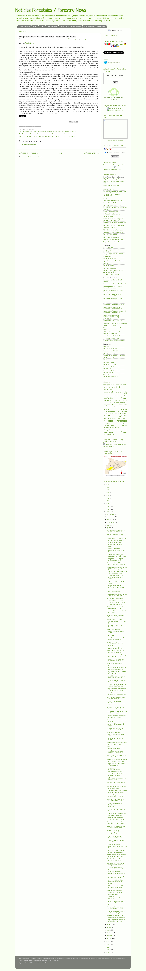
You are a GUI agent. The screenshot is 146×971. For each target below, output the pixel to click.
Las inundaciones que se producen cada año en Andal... (115, 577)
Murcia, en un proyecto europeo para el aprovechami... (114, 831)
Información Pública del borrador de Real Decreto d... (117, 626)
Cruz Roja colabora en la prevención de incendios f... (116, 868)
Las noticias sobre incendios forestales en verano (116, 676)
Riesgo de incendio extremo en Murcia (117, 720)
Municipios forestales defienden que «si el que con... (116, 734)
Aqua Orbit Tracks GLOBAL (111, 336)
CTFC (105, 302)
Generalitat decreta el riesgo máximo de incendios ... (116, 531)
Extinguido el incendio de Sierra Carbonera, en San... (116, 818)
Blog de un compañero (110, 348)
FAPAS (105, 198)
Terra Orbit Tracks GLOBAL (111, 338)
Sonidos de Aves (108, 216)
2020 (107, 487)
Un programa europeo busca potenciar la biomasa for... (116, 822)
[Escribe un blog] (72, 122)
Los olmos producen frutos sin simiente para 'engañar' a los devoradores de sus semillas (47, 132)
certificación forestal (115, 398)
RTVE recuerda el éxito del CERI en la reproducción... (117, 712)
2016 (107, 498)
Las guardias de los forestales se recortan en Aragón (116, 689)
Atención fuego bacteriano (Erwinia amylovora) (115, 708)
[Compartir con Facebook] (77, 122)
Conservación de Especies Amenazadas (111, 195)
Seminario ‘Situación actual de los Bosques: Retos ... (116, 616)
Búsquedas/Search (89, 26)
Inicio (61, 153)
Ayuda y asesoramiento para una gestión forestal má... (116, 864)
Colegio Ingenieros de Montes (113, 254)
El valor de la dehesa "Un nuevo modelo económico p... (116, 902)
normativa (124, 425)
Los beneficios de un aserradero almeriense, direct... (115, 631)
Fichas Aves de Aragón (110, 212)
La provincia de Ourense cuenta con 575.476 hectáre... (117, 693)
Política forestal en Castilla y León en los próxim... (115, 607)
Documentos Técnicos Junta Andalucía (112, 186)
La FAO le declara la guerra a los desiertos (117, 897)
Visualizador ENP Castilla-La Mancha (114, 232)
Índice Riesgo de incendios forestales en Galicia (112, 295)
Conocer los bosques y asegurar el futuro (114, 893)
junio (109, 924)
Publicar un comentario (29, 145)
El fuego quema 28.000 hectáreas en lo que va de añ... (116, 702)
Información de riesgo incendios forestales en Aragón (113, 299)
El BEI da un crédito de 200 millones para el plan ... (115, 886)
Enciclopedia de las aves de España (114, 223)
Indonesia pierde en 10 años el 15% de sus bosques (117, 572)
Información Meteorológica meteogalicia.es (112, 371)
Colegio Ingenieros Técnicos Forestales (112, 250)
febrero (110, 935)
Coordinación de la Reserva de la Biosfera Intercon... (116, 859)
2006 (107, 952)
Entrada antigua (91, 153)
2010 (107, 941)
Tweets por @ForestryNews (112, 169)
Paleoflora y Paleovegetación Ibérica (114, 192)
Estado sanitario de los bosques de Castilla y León (116, 872)
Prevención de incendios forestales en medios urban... (115, 881)
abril (108, 930)
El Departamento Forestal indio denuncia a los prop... (116, 814)
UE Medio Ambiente (109, 258)
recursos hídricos (120, 430)
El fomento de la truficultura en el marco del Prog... (116, 774)
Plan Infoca (110, 635)
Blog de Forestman (109, 353)
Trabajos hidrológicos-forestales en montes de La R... (116, 550)
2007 (107, 950)
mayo (109, 927)
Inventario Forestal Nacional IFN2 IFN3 (113, 182)
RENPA (105, 263)
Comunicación (101, 26)
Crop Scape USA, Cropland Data (113, 239)
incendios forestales (115, 420)
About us (34, 26)
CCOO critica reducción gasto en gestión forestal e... (116, 698)
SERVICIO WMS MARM (110, 268)
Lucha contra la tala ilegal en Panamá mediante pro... (116, 651)
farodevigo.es (29, 43)
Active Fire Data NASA (110, 325)
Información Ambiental (110, 351)
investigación (75, 39)
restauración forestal (115, 432)
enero (109, 938)
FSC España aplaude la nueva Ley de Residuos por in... (116, 747)
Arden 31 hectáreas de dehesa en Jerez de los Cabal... (117, 638)
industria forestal (64, 39)
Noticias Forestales (24, 26)
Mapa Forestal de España (111, 179)
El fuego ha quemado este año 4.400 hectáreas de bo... (116, 603)
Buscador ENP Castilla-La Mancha (113, 225)
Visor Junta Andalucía (110, 227)
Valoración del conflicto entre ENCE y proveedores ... (116, 739)
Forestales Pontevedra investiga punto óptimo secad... (115, 544)
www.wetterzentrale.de (115, 140)
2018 (107, 493)
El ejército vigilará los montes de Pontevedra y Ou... (116, 912)
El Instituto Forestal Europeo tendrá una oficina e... (116, 810)
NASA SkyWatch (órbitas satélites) (114, 341)
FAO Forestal (107, 256)
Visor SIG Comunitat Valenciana (113, 230)
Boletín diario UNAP (109, 364)
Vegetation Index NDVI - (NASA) (115, 323)
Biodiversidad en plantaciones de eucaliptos (116, 779)
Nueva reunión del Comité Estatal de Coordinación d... (116, 563)
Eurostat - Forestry (109, 247)
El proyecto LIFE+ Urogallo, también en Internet (115, 559)
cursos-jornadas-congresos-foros (115, 404)
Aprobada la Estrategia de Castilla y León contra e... (115, 599)
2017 (107, 495)
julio (108, 528)
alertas (125, 384)
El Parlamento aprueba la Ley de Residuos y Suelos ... (116, 729)
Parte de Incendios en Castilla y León (115, 284)
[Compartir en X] (75, 122)
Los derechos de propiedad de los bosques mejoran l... (117, 760)
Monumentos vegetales (114, 890)
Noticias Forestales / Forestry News (50, 10)
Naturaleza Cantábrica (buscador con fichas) (115, 208)
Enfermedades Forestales (111, 214)
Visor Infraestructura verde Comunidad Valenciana (112, 375)
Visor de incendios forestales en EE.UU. (113, 328)
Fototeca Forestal (108, 266)
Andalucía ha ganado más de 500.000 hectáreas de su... (116, 795)
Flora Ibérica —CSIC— (110, 203)
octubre (110, 520)
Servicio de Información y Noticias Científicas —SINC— (114, 356)
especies (111, 415)
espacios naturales (119, 413)
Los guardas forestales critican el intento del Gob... (116, 672)
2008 (107, 947)
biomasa (107, 396)
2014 (107, 503)
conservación (110, 400)
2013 (107, 506)
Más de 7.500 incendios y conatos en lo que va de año (116, 535)
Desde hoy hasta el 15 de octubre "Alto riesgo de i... (116, 752)
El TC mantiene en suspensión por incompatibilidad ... (116, 668)
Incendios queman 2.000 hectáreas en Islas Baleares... (114, 804)
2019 (107, 490)
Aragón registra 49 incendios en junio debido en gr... (116, 920)
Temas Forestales (52, 26)
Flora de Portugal (108, 189)
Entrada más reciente (28, 153)
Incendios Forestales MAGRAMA (113, 305)
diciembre (110, 514)
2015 (107, 501)
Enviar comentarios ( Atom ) (36, 157)
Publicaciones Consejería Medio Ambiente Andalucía (113, 271)
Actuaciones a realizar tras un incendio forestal (116, 787)
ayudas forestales (117, 392)
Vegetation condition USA (111, 242)
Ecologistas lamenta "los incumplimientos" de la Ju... (116, 586)
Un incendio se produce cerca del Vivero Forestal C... (116, 756)
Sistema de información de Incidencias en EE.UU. (112, 332)
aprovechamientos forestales (37, 39)
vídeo (113, 434)
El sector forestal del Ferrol (115, 648)
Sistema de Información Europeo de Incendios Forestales (114, 312)
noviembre (111, 517)
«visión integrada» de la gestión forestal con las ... (117, 681)
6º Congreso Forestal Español (111, 384)
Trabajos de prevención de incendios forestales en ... (116, 660)
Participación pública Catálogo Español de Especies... (116, 855)
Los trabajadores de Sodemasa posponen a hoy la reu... (117, 568)
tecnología (83, 39)
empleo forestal (115, 408)
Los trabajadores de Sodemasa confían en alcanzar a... (117, 595)
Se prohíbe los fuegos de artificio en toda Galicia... (115, 907)
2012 (107, 509)
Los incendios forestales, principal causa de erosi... (116, 664)
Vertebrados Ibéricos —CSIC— (113, 205)
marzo (109, 933)
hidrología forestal (119, 418)
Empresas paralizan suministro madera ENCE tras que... (117, 851)
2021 (107, 484)
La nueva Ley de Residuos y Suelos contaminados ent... (116, 555)
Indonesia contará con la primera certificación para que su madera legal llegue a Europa (47, 136)
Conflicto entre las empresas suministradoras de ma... (116, 841)
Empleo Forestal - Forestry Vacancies (70, 26)
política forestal (111, 427)
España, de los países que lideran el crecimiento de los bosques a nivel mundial (44, 134)
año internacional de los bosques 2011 (115, 393)
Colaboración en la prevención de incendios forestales (116, 685)
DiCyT (105, 360)
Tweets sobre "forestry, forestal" (114, 165)
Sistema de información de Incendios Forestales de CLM (112, 308)
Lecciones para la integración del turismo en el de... (116, 783)
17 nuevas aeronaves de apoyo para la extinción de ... (117, 655)
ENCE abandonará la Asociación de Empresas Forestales (117, 791)
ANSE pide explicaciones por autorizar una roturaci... (116, 800)
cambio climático (53, 39)
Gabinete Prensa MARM (111, 274)
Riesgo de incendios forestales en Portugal (114, 291)
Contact (42, 26)
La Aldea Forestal (108, 362)
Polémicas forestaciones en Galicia (116, 582)
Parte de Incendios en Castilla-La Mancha (113, 280)
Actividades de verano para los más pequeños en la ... (116, 716)
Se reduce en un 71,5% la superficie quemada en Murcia (115, 643)
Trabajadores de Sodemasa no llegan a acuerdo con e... (117, 539)
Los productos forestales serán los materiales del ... (117, 743)
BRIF (121, 385)
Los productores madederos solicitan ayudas (116, 764)
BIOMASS (106, 346)
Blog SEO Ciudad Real (110, 235)
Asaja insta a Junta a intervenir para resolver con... (116, 590)
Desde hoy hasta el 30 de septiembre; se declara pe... (116, 916)
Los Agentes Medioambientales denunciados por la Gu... (115, 769)
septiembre (111, 522)
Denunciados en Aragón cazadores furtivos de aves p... (116, 621)
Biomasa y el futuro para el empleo (115, 725)
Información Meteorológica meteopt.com (112, 367)
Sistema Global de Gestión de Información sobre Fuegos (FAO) (112, 316)
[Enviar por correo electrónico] (70, 122)
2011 (107, 512)
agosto (109, 525)
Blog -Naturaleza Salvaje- (111, 237)
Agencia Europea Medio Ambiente (114, 261)
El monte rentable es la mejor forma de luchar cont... (116, 837)
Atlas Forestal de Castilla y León (113, 200)
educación (117, 407)
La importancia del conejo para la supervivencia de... (116, 876)
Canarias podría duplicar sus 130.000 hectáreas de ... (116, 827)
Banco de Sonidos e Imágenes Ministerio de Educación (113, 219)
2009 (107, 944)
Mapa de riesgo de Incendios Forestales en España (112, 287)
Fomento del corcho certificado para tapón (116, 611)
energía (124, 409)
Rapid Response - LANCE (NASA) (113, 321)
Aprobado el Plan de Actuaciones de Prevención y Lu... (117, 846)
